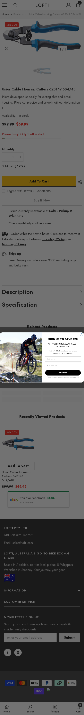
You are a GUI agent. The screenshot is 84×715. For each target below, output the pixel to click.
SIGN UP (63, 372)
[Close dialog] (81, 334)
